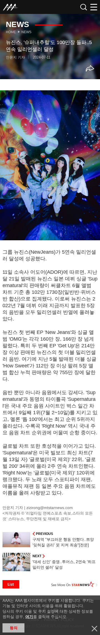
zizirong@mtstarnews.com (49, 507)
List (10, 584)
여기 (29, 616)
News (26, 32)
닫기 (94, 628)
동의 (14, 628)
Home (11, 32)
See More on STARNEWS (74, 584)
